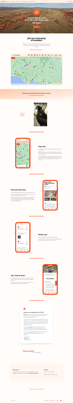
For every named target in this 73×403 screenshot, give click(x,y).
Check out (36, 95)
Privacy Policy (46, 400)
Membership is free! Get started (36, 49)
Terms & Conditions (52, 400)
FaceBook (39, 352)
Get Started (36, 26)
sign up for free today (34, 331)
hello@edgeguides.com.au (33, 373)
